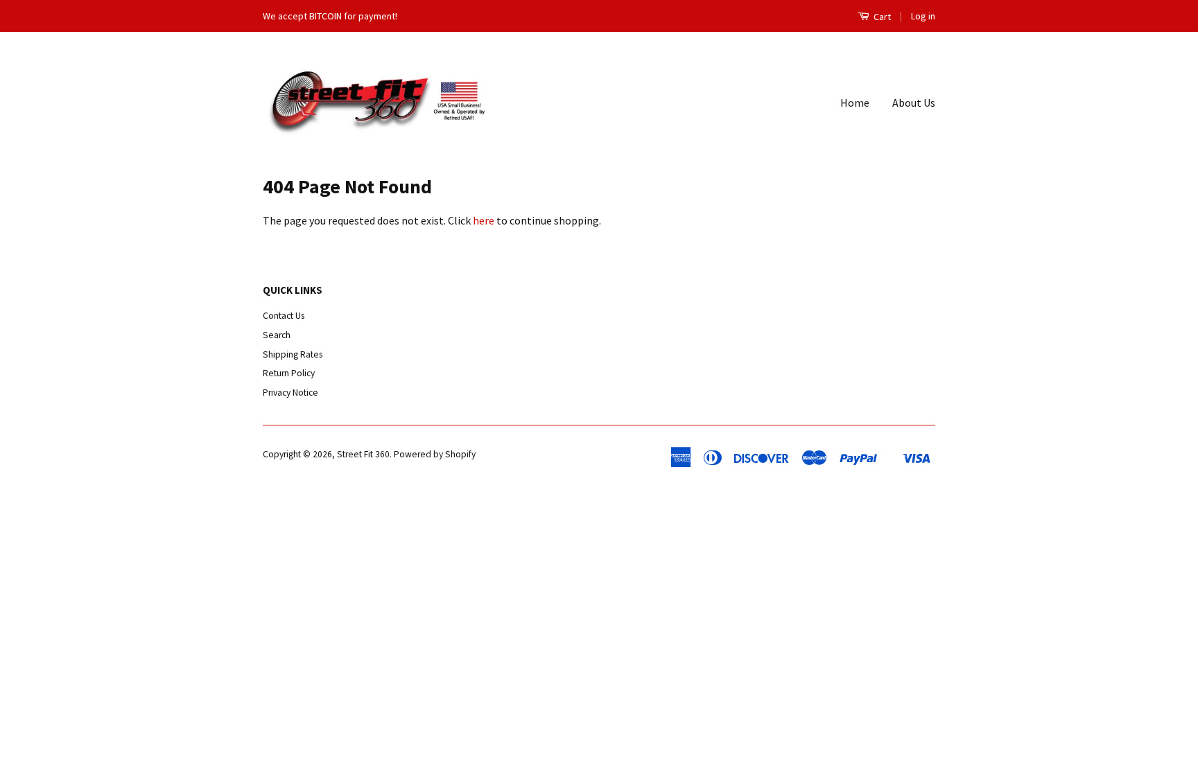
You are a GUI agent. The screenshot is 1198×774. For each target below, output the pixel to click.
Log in (923, 16)
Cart (881, 16)
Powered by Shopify (435, 454)
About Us (913, 102)
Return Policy (289, 373)
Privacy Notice (290, 392)
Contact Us (283, 316)
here (483, 220)
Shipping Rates (292, 354)
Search (276, 335)
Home (854, 102)
